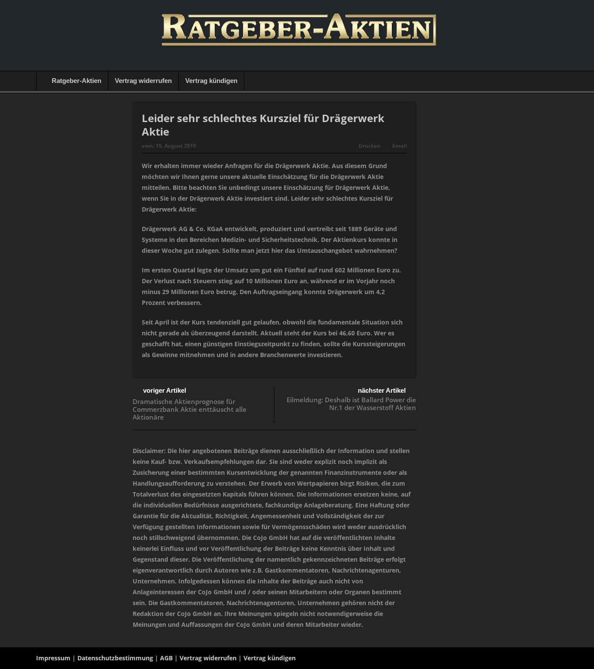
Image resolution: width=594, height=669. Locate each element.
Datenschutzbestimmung (115, 658)
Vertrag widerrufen (143, 80)
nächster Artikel (382, 390)
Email (399, 145)
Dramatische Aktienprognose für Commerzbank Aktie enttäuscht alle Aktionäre (190, 409)
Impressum (53, 658)
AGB (166, 658)
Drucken (369, 145)
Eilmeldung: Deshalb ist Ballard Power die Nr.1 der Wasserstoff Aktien (351, 403)
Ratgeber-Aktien (76, 80)
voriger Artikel (164, 390)
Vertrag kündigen (211, 80)
